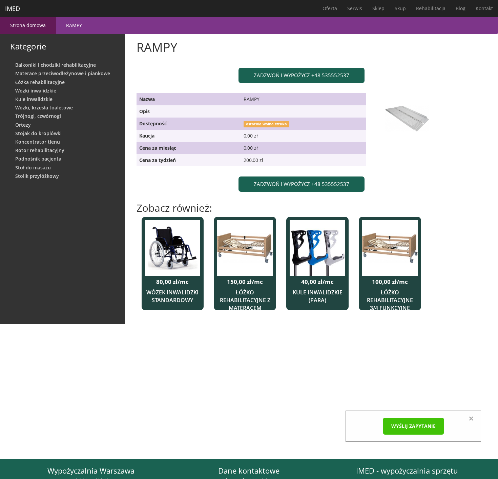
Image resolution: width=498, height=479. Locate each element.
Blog (460, 8)
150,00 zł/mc (245, 282)
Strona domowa (28, 25)
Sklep (378, 8)
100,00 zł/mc (390, 282)
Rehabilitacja (430, 8)
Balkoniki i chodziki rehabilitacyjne (55, 65)
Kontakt (484, 8)
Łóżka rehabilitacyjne (40, 82)
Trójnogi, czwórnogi (38, 116)
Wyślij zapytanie (413, 426)
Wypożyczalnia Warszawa (90, 470)
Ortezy (23, 125)
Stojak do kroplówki (38, 133)
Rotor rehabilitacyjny (39, 150)
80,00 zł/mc (172, 282)
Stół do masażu (33, 167)
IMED (12, 8)
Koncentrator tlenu (37, 142)
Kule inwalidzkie (34, 99)
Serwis (354, 8)
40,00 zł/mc (317, 282)
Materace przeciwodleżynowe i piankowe (62, 73)
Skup (400, 8)
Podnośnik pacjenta (38, 158)
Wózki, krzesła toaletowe (44, 107)
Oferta (330, 8)
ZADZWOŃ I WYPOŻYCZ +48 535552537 (301, 75)
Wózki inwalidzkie (35, 90)
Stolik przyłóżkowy (37, 176)
